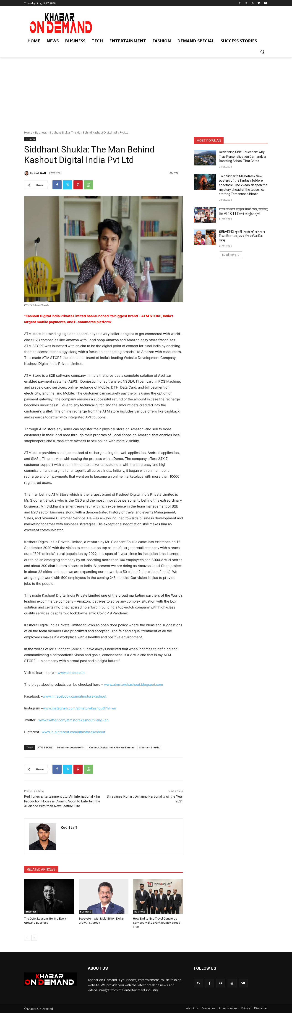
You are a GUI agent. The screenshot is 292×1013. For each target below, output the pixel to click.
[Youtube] (265, 3)
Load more (229, 255)
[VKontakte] (243, 983)
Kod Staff (40, 173)
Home (28, 132)
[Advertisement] (146, 91)
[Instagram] (246, 3)
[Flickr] (220, 983)
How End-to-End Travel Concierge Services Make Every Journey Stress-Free (157, 922)
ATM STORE (44, 747)
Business (41, 132)
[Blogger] (198, 983)
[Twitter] (252, 3)
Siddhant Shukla (149, 747)
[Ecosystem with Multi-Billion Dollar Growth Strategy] (104, 896)
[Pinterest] (78, 184)
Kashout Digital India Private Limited (112, 747)
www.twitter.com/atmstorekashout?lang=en (73, 720)
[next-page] (34, 938)
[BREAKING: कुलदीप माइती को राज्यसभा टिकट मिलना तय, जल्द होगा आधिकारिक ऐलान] (205, 237)
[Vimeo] (258, 3)
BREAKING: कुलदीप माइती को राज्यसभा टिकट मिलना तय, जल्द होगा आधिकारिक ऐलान (242, 236)
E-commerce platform (70, 747)
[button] (262, 51)
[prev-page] (27, 938)
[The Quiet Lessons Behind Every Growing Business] (49, 896)
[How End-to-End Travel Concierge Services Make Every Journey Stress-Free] (158, 896)
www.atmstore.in (71, 672)
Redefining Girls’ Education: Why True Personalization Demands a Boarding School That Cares (242, 156)
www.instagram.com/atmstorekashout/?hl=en (79, 708)
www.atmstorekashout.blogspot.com (133, 684)
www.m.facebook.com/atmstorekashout (74, 696)
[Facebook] (239, 3)
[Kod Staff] (27, 173)
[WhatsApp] (88, 184)
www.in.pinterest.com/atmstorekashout (73, 732)
